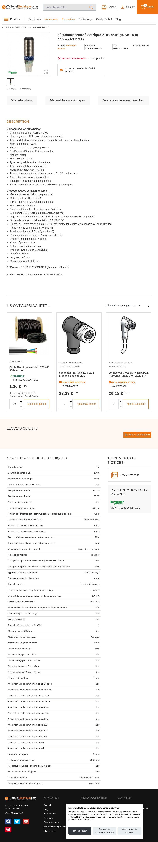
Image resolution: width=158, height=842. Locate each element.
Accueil (47, 805)
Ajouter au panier (36, 404)
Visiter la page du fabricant (125, 507)
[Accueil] (20, 7)
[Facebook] (8, 821)
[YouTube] (26, 821)
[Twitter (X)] (17, 821)
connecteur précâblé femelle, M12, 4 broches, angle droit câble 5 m (129, 374)
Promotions (68, 19)
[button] (127, 7)
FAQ (46, 809)
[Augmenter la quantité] (21, 401)
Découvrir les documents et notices (123, 100)
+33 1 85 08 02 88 (14, 813)
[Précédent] (140, 305)
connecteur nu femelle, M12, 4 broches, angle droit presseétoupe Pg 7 (76, 374)
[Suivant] (148, 305)
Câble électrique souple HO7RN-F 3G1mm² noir (29, 369)
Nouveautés (51, 19)
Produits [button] (15, 19)
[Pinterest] (8, 829)
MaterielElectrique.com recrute (59, 826)
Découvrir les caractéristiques (67, 100)
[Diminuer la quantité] (21, 406)
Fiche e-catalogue (129, 475)
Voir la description (22, 100)
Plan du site (49, 831)
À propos (48, 818)
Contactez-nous (51, 822)
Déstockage (85, 19)
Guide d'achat (104, 19)
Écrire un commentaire (137, 434)
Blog (118, 19)
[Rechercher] (91, 7)
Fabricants (35, 19)
